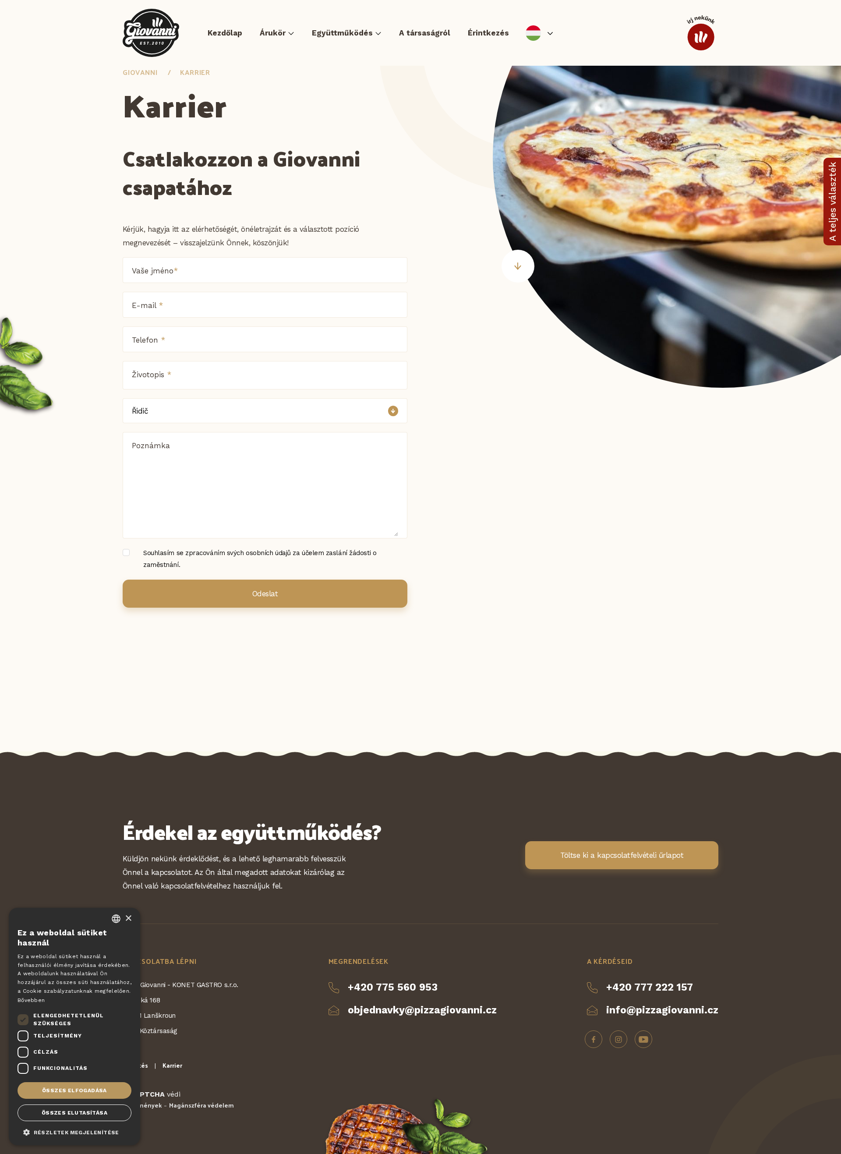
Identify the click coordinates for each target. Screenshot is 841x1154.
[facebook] (593, 1039)
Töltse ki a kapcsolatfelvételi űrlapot (621, 855)
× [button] (128, 918)
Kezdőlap (225, 32)
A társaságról (424, 32)
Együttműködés (342, 32)
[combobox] (116, 918)
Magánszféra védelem (201, 1105)
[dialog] (74, 1026)
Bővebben (31, 1000)
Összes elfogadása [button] (74, 1090)
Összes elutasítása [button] (74, 1113)
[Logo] (151, 33)
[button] (74, 1131)
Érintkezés (488, 32)
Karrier (195, 72)
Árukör (273, 32)
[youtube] (643, 1039)
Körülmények (142, 1105)
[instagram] (618, 1039)
